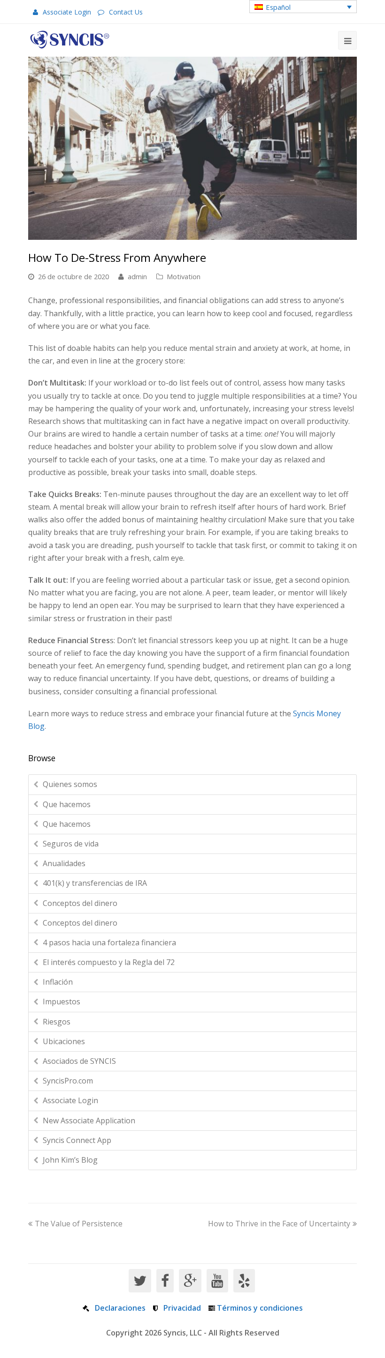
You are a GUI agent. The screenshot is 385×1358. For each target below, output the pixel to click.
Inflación (58, 982)
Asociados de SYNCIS (79, 1061)
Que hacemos (67, 804)
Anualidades (64, 863)
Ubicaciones (64, 1041)
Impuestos (61, 1001)
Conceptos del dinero (80, 903)
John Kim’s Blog (70, 1160)
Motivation (183, 276)
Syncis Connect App (77, 1140)
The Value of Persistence (79, 1223)
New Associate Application (89, 1120)
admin (137, 276)
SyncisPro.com (68, 1081)
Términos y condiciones (260, 1308)
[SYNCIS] (69, 40)
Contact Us (126, 11)
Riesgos (56, 1022)
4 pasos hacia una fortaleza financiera (109, 942)
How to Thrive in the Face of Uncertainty (279, 1223)
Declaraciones (120, 1308)
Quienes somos (70, 784)
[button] (303, 6)
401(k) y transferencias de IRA (95, 883)
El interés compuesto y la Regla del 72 (109, 962)
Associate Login (67, 11)
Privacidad (182, 1308)
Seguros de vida (71, 844)
